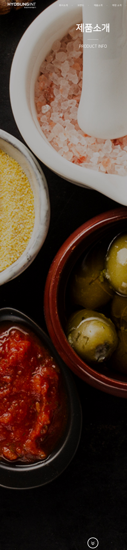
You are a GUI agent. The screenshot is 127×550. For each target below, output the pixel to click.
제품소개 (98, 5)
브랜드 (81, 5)
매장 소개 (117, 5)
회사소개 (63, 5)
